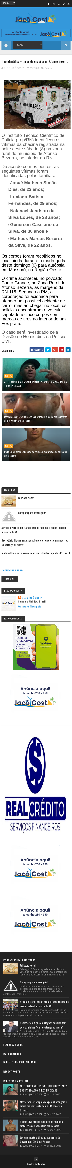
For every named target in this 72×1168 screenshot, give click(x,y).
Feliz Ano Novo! (26, 498)
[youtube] (68, 4)
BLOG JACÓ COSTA (32, 598)
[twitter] (63, 4)
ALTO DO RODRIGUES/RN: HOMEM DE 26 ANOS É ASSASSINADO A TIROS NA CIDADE (35, 383)
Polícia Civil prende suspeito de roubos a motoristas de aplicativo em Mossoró (35, 454)
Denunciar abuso (12, 570)
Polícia (48, 68)
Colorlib (41, 1163)
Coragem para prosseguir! (32, 513)
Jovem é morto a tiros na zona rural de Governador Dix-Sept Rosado (40, 1139)
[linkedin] (58, 4)
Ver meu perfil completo (29, 606)
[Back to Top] (36, 1159)
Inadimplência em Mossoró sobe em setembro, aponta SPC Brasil (35, 553)
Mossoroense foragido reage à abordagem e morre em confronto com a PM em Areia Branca (35, 418)
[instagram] (54, 4)
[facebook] (49, 4)
